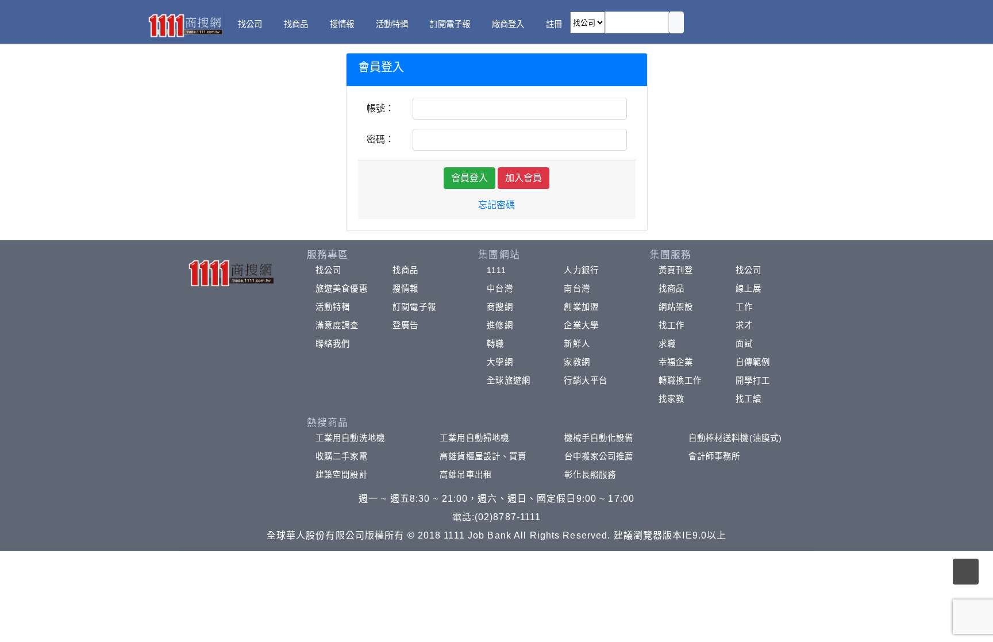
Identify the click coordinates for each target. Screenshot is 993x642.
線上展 (748, 288)
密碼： (380, 139)
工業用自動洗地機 (350, 438)
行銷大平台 (585, 380)
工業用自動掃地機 (474, 438)
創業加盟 (581, 307)
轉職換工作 (680, 380)
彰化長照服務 (590, 474)
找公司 (328, 270)
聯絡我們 (332, 343)
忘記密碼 (496, 205)
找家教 (671, 398)
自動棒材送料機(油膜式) (735, 438)
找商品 (405, 270)
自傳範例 (753, 362)
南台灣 (577, 288)
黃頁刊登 (676, 270)
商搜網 (500, 307)
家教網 (577, 362)
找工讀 (748, 398)
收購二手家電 (341, 456)
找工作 (671, 325)
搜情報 (405, 288)
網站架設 (676, 307)
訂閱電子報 (414, 307)
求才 (744, 325)
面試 (744, 343)
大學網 (500, 362)
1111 (496, 270)
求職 (667, 343)
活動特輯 (332, 307)
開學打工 (753, 380)
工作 (744, 307)
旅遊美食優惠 (341, 288)
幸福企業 (676, 362)
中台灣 (500, 288)
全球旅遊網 (508, 380)
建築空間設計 (341, 474)
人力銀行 (581, 270)
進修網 (500, 325)
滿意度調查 (337, 325)
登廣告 (405, 325)
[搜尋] (676, 22)
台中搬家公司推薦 (599, 456)
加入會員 (523, 178)
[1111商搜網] (185, 24)
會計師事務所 (714, 456)
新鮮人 (577, 343)
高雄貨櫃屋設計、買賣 (483, 456)
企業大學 (581, 325)
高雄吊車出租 (466, 474)
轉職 (495, 343)
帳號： (380, 108)
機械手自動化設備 (599, 438)
